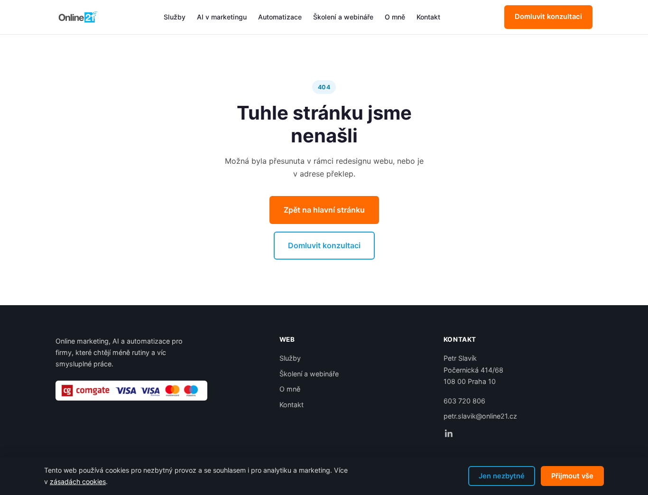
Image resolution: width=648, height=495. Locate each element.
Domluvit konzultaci (548, 16)
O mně (395, 17)
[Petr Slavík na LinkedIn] (449, 433)
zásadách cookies (78, 481)
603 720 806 (464, 401)
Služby (174, 17)
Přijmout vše (572, 476)
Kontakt (428, 17)
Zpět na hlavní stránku (324, 210)
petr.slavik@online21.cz (480, 416)
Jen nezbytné (502, 476)
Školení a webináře (343, 17)
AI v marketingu (222, 17)
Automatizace (280, 17)
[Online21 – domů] (77, 17)
